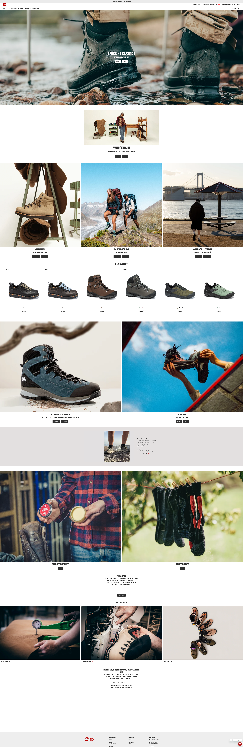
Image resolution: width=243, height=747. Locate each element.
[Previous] (2, 292)
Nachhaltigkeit (28, 8)
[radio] (23, 308)
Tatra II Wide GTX (102, 310)
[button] (238, 8)
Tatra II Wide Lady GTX (141, 310)
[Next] (240, 292)
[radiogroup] (24, 308)
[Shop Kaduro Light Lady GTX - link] (109, 446)
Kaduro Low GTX (180, 310)
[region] (121, 635)
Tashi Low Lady (63, 310)
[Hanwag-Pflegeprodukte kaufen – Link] (60, 520)
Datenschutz (117, 687)
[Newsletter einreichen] (129, 682)
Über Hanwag (20, 8)
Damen (9, 8)
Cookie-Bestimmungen (126, 687)
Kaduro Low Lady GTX (219, 310)
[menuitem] (5, 8)
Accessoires (14, 8)
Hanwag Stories (36, 8)
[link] (24, 291)
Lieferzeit (125, 1)
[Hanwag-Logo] (5, 4)
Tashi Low (24, 310)
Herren (4, 8)
